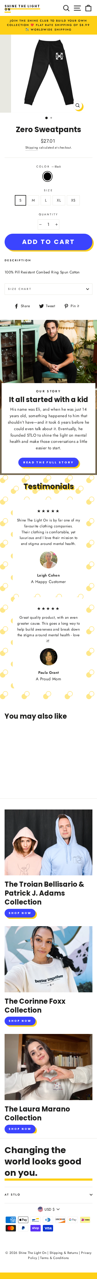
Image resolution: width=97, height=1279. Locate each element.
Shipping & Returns (64, 1252)
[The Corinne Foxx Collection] (48, 959)
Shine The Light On (22, 8)
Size (48, 190)
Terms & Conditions (54, 1257)
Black (47, 176)
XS (73, 200)
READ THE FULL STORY (48, 462)
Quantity (48, 214)
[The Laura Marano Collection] (48, 1067)
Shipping (31, 147)
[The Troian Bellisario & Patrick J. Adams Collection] (48, 842)
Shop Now (20, 913)
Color (48, 167)
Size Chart (20, 289)
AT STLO (12, 1195)
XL (59, 200)
